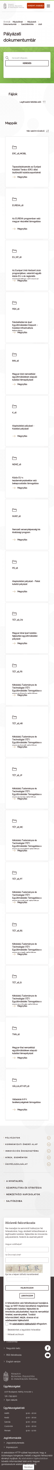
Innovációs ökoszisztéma (22, 1151)
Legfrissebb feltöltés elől (30, 102)
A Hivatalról (14, 1181)
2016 (40, 24)
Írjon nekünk (11, 1400)
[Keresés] (7, 57)
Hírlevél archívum (16, 1334)
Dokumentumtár (10, 24)
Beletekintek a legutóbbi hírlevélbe (24, 1330)
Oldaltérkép (12, 1341)
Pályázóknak (18, 22)
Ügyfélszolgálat (16, 1164)
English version (13, 1361)
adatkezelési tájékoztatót (17, 1320)
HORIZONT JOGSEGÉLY (36, 6)
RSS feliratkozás (14, 1355)
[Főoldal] (14, 6)
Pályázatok (31, 22)
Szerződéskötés (27, 24)
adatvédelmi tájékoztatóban (35, 1458)
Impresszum (12, 1447)
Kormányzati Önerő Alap (21, 1144)
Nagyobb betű (13, 1348)
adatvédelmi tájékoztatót (24, 1324)
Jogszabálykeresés (15, 1443)
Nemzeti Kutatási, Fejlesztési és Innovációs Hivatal (22, 1376)
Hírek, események (16, 1157)
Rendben (28, 1467)
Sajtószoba (14, 1201)
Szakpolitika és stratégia (24, 1188)
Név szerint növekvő (35, 131)
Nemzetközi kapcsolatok (23, 1194)
